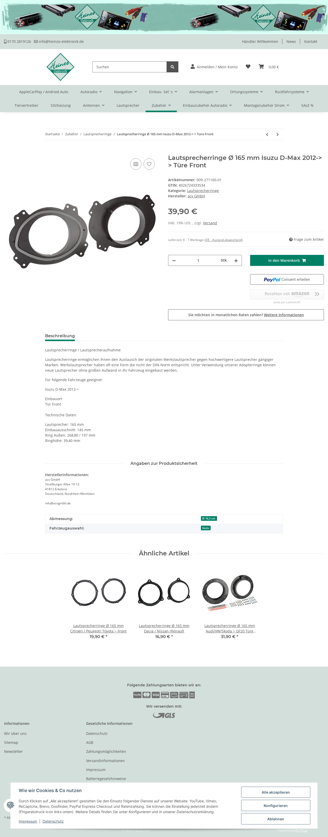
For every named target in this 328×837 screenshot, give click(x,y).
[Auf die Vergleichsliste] (135, 164)
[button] (214, 67)
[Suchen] (172, 66)
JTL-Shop (301, 830)
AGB (89, 742)
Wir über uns (15, 733)
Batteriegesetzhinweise (106, 778)
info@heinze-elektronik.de (61, 41)
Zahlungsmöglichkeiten (106, 751)
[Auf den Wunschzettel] (149, 164)
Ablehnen (275, 819)
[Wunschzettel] (248, 67)
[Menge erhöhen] (236, 260)
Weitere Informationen (284, 314)
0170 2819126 (18, 41)
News (291, 41)
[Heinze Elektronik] (60, 67)
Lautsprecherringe (203, 190)
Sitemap (11, 742)
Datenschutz (97, 733)
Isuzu (205, 528)
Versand (210, 222)
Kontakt (310, 41)
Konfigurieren (276, 805)
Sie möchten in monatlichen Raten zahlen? (246, 314)
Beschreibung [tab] (60, 335)
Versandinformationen (105, 760)
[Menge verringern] (174, 260)
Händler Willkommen (260, 41)
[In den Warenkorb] (8, 151)
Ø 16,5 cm (209, 518)
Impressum (96, 769)
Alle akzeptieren (276, 792)
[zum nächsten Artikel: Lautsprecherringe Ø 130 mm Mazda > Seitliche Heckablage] (277, 134)
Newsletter (13, 751)
